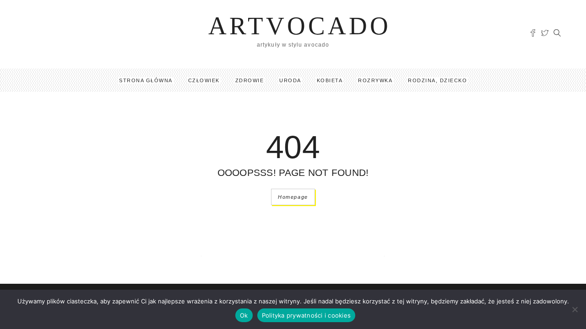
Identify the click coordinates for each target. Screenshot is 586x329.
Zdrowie (249, 80)
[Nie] (574, 309)
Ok (244, 315)
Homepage (293, 197)
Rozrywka (375, 80)
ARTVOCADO (299, 26)
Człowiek (204, 80)
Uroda (290, 80)
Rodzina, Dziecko (437, 80)
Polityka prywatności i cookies (306, 315)
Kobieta (330, 80)
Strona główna (146, 80)
